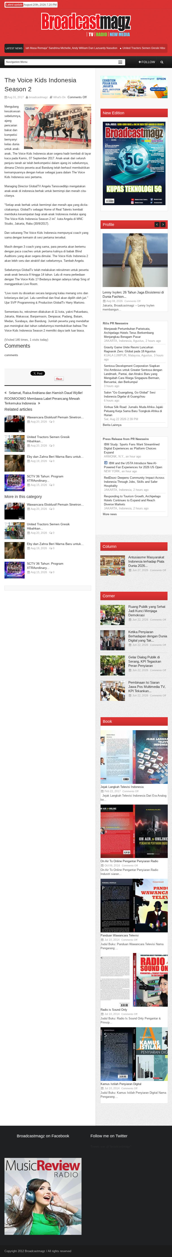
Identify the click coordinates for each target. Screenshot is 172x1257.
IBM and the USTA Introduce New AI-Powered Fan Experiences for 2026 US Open (133, 465)
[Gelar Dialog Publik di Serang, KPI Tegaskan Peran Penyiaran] (112, 665)
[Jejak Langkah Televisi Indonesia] (134, 783)
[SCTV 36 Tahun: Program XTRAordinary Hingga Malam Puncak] (14, 482)
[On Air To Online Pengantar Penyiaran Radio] (134, 857)
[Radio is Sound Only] (134, 1005)
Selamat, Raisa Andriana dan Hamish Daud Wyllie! (46, 393)
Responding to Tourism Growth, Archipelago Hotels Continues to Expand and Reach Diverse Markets (132, 500)
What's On (59, 97)
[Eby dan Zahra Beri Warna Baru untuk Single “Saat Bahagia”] (14, 463)
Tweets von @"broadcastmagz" (110, 1146)
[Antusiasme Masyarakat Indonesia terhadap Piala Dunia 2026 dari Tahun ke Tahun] (112, 565)
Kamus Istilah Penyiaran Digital (121, 1084)
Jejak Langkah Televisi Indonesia (122, 787)
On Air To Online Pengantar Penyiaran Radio (129, 861)
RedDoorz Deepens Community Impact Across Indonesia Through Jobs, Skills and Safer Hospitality (134, 481)
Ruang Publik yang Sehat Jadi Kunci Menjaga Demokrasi (146, 611)
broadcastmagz (38, 97)
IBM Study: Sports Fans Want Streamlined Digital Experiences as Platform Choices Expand (131, 448)
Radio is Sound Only (114, 1009)
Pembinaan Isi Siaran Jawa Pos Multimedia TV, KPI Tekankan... (147, 687)
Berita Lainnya (112, 425)
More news (110, 514)
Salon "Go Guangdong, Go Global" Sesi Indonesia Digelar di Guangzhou (129, 394)
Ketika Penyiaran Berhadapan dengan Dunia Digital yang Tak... (147, 636)
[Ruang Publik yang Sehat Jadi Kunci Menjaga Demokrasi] (112, 615)
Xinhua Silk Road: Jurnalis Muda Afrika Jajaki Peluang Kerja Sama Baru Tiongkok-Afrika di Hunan (133, 411)
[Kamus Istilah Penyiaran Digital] (134, 1080)
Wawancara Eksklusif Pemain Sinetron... (55, 417)
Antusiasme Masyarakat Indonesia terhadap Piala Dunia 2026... (146, 561)
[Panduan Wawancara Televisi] (134, 931)
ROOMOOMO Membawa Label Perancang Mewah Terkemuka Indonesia (42, 401)
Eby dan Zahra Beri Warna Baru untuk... (55, 456)
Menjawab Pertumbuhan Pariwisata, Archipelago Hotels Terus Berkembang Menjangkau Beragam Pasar (129, 332)
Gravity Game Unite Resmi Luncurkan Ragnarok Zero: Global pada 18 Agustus (130, 349)
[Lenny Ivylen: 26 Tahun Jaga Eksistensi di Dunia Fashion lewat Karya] (136, 286)
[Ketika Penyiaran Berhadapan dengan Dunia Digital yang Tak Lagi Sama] (112, 640)
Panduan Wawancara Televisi (120, 935)
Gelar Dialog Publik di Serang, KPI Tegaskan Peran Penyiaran (144, 661)
